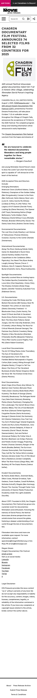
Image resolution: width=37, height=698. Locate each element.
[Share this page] (33, 19)
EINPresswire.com (21, 103)
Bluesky (5, 562)
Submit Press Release (18, 690)
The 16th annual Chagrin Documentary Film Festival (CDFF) (18, 106)
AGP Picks (5, 3)
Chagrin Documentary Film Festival (19, 134)
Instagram (6, 565)
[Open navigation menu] (4, 19)
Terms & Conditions (18, 694)
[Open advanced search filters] (28, 18)
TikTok (4, 574)
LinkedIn (5, 560)
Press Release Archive (22, 686)
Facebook (6, 568)
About (8, 686)
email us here (7, 554)
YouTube (5, 571)
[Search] (23, 18)
